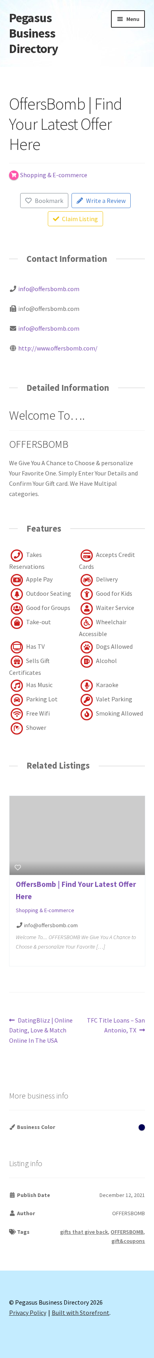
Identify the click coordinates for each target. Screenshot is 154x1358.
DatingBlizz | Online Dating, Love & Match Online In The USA (41, 1030)
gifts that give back (84, 1231)
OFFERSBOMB (127, 1231)
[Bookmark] (17, 867)
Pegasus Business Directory (33, 33)
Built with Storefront (80, 1312)
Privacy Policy (27, 1312)
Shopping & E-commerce (45, 910)
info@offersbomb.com (48, 289)
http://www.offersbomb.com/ (58, 348)
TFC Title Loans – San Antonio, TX (115, 1025)
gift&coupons (128, 1240)
